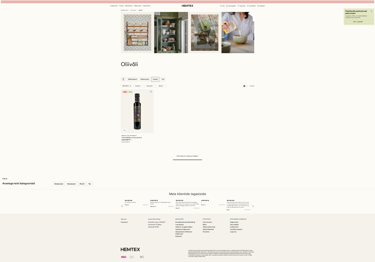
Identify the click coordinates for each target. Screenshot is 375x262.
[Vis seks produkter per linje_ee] (247, 86)
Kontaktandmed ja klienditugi (185, 222)
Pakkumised (137, 6)
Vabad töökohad (208, 229)
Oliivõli (155, 79)
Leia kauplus (179, 224)
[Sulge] (371, 11)
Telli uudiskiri (234, 224)
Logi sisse (233, 232)
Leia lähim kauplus (236, 229)
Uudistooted (114, 6)
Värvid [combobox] (160, 86)
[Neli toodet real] (244, 86)
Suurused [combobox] (149, 86)
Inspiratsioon (146, 6)
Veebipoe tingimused (182, 229)
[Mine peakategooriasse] (123, 79)
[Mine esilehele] (187, 6)
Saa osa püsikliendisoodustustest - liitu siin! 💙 (187, 2)
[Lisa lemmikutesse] (151, 91)
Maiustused (145, 79)
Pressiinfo (206, 232)
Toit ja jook (133, 10)
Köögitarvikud (124, 10)
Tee (163, 79)
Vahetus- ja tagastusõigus (183, 227)
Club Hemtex (207, 222)
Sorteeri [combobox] (137, 86)
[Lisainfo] (131, 140)
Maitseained (132, 79)
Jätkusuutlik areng (209, 227)
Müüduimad (128, 6)
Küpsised (178, 236)
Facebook (124, 222)
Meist (205, 224)
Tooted (121, 6)
